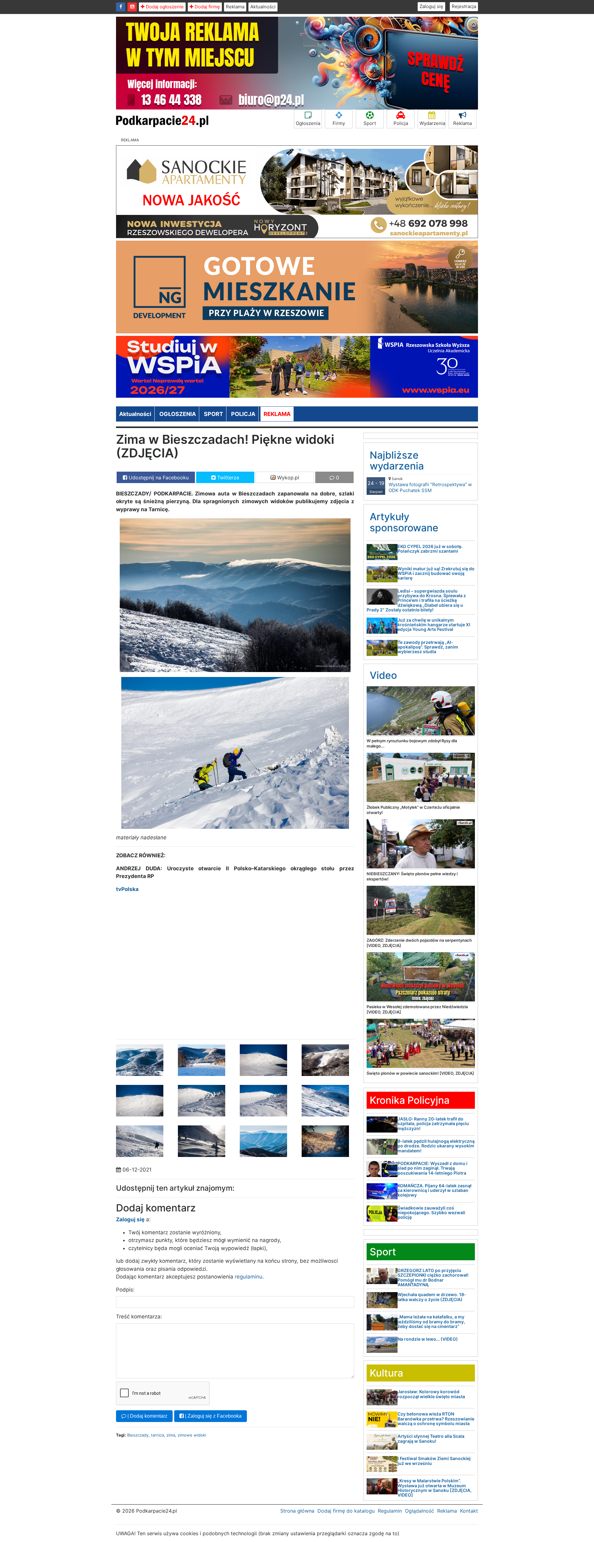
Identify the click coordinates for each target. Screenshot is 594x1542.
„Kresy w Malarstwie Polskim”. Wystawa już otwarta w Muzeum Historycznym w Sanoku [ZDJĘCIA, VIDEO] (434, 1487)
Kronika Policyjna (410, 1100)
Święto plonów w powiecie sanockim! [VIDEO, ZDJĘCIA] (420, 1073)
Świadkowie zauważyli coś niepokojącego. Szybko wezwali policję (431, 1212)
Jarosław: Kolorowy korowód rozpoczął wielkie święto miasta (431, 1394)
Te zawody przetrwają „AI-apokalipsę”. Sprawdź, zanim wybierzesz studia (428, 647)
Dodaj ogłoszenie (164, 7)
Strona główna (297, 1511)
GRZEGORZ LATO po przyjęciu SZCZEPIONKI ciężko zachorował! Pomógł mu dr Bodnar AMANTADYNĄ (433, 1277)
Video (383, 675)
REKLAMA (277, 414)
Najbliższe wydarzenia (397, 460)
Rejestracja (464, 6)
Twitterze (227, 477)
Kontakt (469, 1511)
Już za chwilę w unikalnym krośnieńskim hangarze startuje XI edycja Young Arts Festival (434, 624)
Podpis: (125, 1290)
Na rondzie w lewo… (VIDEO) (428, 1339)
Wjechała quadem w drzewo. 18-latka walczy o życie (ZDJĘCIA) (432, 1297)
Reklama (235, 7)
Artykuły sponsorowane (404, 522)
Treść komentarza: (139, 1316)
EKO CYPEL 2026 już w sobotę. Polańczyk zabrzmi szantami (430, 549)
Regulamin (390, 1511)
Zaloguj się (431, 6)
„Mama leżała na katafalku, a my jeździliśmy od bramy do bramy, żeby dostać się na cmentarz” (431, 1321)
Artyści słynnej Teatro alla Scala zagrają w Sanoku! (431, 1438)
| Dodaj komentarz (146, 1416)
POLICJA (243, 414)
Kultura (386, 1373)
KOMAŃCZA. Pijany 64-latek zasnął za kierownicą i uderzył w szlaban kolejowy (434, 1190)
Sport (370, 123)
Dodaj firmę (206, 7)
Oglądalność (419, 1511)
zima (170, 1435)
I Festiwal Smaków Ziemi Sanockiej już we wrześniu (434, 1461)
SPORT (213, 414)
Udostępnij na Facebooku (158, 477)
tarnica (157, 1435)
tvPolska (127, 889)
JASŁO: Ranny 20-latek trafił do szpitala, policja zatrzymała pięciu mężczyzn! (433, 1123)
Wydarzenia (432, 123)
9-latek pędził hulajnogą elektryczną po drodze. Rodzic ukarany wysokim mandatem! (436, 1145)
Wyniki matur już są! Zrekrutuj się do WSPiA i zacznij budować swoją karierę (436, 573)
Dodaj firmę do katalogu (346, 1511)
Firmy (339, 123)
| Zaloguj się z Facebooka (213, 1416)
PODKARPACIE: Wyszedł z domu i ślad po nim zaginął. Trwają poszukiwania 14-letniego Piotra (432, 1168)
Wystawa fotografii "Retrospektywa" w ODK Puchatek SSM (430, 484)
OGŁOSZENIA (177, 414)
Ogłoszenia (308, 123)
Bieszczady (137, 1435)
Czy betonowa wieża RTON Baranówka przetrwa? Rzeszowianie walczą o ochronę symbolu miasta (436, 1418)
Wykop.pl (287, 477)
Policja (401, 123)
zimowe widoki (192, 1435)
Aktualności (263, 7)
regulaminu (248, 1277)
